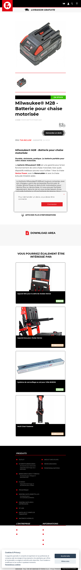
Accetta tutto (65, 556)
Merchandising (50, 464)
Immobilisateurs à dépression (26, 503)
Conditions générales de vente (55, 535)
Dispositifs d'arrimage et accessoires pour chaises (27, 484)
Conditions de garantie (54, 530)
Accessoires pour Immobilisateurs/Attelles (27, 496)
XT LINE (21, 508)
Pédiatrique (24, 490)
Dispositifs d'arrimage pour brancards (27, 468)
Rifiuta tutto (65, 561)
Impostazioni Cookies (69, 568)
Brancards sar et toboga (29, 474)
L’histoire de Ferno (26, 534)
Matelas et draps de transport (27, 513)
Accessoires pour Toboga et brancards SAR (28, 476)
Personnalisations (52, 468)
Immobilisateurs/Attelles (29, 494)
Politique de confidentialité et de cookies (54, 546)
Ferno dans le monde (27, 530)
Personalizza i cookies (12, 564)
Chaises (22, 482)
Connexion (52, 204)
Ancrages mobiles (26, 518)
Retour (48, 540)
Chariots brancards (27, 464)
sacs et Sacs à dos (51, 459)
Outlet (21, 459)
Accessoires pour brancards (28, 466)
